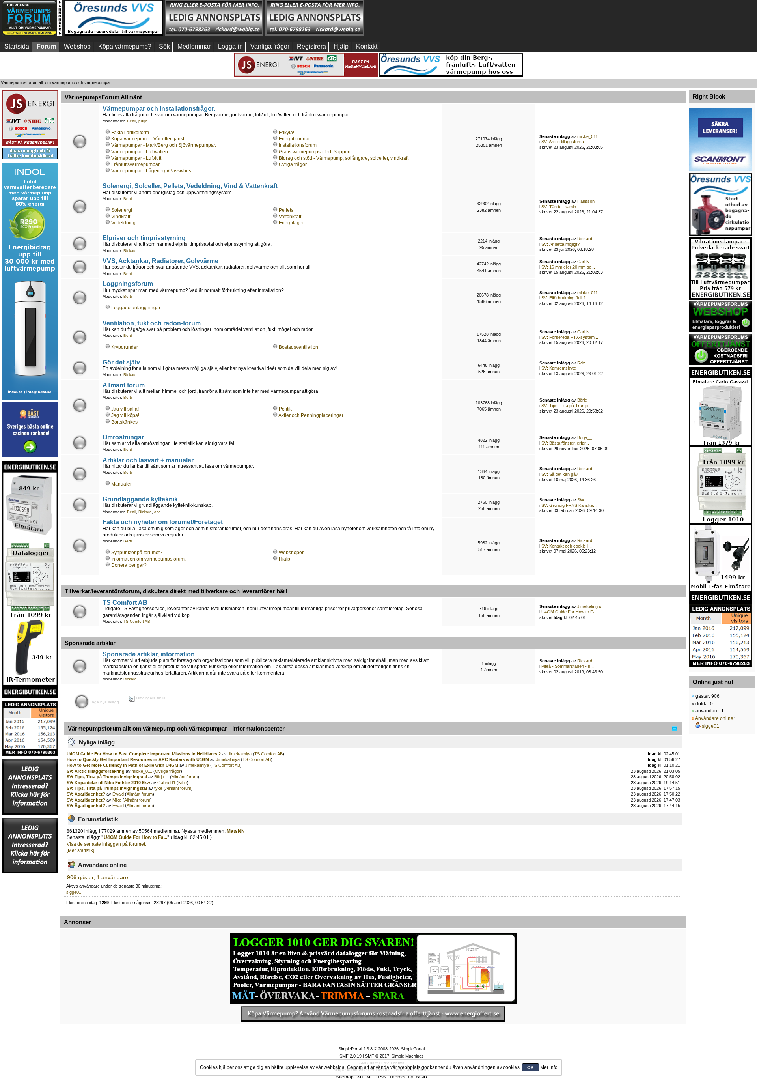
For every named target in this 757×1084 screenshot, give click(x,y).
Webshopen (292, 552)
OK (530, 1067)
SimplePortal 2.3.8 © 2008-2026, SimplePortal (381, 1049)
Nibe (182, 782)
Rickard (130, 251)
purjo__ (145, 121)
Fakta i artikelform (130, 132)
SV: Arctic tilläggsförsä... (564, 141)
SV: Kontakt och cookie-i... (566, 546)
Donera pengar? (129, 565)
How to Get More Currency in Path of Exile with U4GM (122, 765)
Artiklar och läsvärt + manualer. (149, 460)
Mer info (548, 1067)
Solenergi (121, 210)
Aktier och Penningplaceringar (310, 415)
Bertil (131, 121)
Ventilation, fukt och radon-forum (152, 323)
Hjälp (284, 559)
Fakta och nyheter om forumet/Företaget (163, 521)
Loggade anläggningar (135, 307)
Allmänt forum (124, 385)
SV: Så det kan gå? (559, 474)
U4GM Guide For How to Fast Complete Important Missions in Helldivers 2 (144, 753)
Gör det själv (121, 362)
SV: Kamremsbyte (558, 368)
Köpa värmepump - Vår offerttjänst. (148, 139)
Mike (116, 800)
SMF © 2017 (377, 1056)
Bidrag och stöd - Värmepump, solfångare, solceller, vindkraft (343, 158)
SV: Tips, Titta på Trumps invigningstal (107, 776)
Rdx (581, 363)
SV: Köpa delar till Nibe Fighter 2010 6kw (108, 782)
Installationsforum (298, 145)
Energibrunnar (294, 139)
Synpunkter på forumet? (136, 552)
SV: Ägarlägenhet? (86, 794)
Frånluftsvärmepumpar (135, 164)
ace (157, 512)
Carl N (583, 261)
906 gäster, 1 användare (97, 877)
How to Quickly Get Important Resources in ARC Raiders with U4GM (138, 759)
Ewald (118, 794)
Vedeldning (123, 223)
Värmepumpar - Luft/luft (136, 158)
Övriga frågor (293, 164)
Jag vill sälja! (125, 409)
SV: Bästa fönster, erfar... (565, 443)
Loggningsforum (128, 283)
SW (580, 499)
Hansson (586, 201)
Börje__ (584, 400)
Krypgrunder (124, 347)
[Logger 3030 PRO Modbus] (373, 968)
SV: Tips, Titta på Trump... (566, 405)
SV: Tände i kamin (558, 206)
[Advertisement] (415, 18)
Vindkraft (120, 216)
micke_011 (587, 136)
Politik (285, 409)
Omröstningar (123, 437)
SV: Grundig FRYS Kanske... (569, 505)
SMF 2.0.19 (350, 1056)
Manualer (121, 484)
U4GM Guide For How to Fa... (570, 611)
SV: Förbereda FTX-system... (569, 337)
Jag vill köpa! (125, 415)
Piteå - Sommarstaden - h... (567, 666)
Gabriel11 (166, 782)
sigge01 (73, 892)
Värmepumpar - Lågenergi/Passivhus (151, 171)
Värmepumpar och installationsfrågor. (159, 108)
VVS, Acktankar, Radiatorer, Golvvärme (160, 260)
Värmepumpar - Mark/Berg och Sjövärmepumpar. (163, 145)
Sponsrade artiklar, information (149, 654)
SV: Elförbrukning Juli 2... (565, 297)
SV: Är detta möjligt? (560, 244)
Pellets (286, 210)
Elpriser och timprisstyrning (144, 237)
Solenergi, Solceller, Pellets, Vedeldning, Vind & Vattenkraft (190, 185)
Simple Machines (408, 1056)
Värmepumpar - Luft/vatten (139, 152)
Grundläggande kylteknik (140, 499)
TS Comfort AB (125, 602)
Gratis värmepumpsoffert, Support (315, 152)
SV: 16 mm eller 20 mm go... (568, 267)
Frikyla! (286, 132)
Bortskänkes (124, 422)
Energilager (291, 223)
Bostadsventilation (298, 347)
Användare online (714, 718)
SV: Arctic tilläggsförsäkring (96, 771)
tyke (158, 788)
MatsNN (236, 831)
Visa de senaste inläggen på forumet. (106, 844)
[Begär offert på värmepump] (373, 1014)
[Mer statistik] (80, 850)
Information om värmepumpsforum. (148, 559)
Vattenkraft (290, 216)
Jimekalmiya (589, 606)
